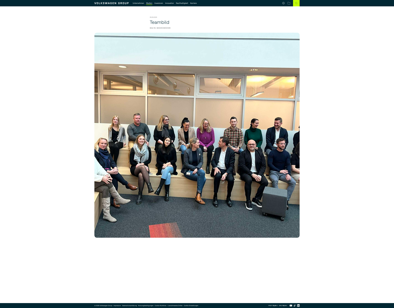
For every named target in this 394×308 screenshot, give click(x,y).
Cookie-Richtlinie (160, 305)
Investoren (158, 3)
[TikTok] (295, 305)
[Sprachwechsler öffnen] (283, 3)
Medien (149, 3)
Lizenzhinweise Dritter (175, 305)
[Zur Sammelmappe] (289, 3)
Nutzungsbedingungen (145, 305)
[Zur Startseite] (111, 3)
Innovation (169, 3)
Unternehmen (138, 3)
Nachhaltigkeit (182, 3)
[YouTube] (291, 305)
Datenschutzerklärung (129, 305)
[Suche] (296, 3)
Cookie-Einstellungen (191, 305)
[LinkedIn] (298, 305)
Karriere (193, 3)
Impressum (117, 305)
